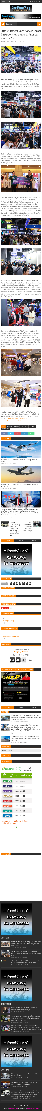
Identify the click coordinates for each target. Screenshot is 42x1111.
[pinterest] (35, 1)
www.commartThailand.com (17, 418)
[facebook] (30, 1)
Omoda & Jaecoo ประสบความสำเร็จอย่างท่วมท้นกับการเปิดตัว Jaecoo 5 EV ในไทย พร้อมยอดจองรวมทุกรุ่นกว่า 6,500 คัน (25, 1018)
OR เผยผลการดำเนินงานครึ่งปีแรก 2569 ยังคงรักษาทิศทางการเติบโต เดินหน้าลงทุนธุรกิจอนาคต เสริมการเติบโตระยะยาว (26, 717)
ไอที (22, 426)
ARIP (26, 426)
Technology (5, 428)
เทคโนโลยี (16, 426)
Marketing (5, 712)
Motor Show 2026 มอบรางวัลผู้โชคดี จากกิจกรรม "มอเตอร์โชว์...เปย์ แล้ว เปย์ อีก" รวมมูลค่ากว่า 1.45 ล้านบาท (26, 943)
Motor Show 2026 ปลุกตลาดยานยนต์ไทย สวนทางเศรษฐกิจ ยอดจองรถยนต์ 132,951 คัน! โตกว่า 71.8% (26, 953)
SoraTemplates (13, 1108)
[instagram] (32, 1)
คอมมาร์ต (9, 426)
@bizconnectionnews (11, 636)
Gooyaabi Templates (33, 1108)
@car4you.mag (8, 621)
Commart (32, 426)
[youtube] (39, 1)
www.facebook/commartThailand (12, 421)
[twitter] (37, 1)
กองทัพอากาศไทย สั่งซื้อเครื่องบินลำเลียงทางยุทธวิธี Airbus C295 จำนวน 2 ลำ (20, 485)
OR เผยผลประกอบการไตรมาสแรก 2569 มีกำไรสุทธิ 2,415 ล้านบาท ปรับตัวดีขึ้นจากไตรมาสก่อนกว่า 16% (25, 738)
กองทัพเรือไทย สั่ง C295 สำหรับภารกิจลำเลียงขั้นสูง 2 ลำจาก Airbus (19, 460)
